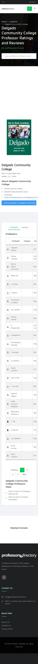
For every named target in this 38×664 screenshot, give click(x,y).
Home (4, 22)
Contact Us (6, 626)
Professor (16, 241)
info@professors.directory (15, 597)
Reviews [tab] (25, 227)
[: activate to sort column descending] (8, 241)
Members (32, 2)
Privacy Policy (7, 629)
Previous (14, 470)
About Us (5, 622)
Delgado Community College (16, 24)
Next (24, 474)
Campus (27, 241)
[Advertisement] (19, 86)
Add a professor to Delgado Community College (20, 203)
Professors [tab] (14, 227)
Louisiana (13, 22)
